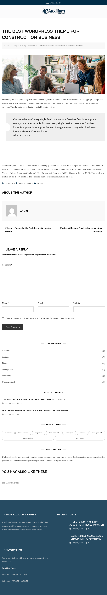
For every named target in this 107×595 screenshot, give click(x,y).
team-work (80, 438)
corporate (38, 433)
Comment (7, 265)
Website (76, 303)
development (54, 433)
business (5, 357)
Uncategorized (8, 382)
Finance (5, 363)
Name (5, 303)
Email (41, 303)
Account (40, 183)
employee (69, 433)
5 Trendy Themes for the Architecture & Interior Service (28, 230)
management (7, 369)
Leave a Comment (26, 183)
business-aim (23, 433)
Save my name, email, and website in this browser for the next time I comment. (40, 318)
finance (82, 433)
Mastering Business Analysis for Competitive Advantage (81, 230)
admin (24, 211)
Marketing (6, 375)
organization (28, 438)
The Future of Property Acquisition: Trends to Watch (33, 399)
